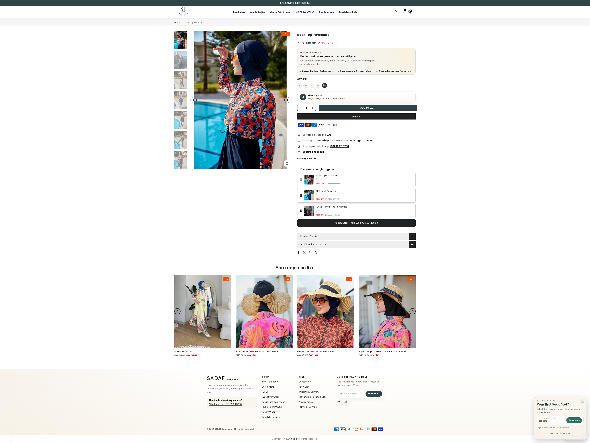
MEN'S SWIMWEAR (305, 12)
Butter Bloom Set (183, 351)
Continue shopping (560, 434)
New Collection (258, 12)
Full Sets (266, 391)
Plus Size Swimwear (272, 407)
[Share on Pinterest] (310, 252)
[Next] (287, 100)
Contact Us (305, 381)
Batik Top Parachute (327, 175)
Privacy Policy (306, 402)
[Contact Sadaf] (347, 403)
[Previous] (194, 100)
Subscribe (374, 393)
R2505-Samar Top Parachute (331, 206)
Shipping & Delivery (309, 391)
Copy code (574, 420)
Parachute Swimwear (273, 402)
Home (177, 23)
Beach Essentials (348, 12)
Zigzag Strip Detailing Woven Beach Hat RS (382, 351)
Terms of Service (308, 407)
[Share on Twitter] (304, 252)
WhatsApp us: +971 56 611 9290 (225, 404)
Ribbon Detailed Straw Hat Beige (315, 351)
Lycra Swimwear (270, 397)
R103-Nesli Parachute (327, 191)
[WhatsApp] (340, 403)
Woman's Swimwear (280, 12)
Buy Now (356, 116)
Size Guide (304, 386)
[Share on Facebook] (298, 252)
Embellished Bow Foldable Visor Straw (257, 351)
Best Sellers (239, 12)
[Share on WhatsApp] (316, 252)
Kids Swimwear (327, 12)
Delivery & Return (307, 158)
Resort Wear (268, 412)
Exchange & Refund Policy (312, 397)
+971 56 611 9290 (339, 146)
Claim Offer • (356, 222)
